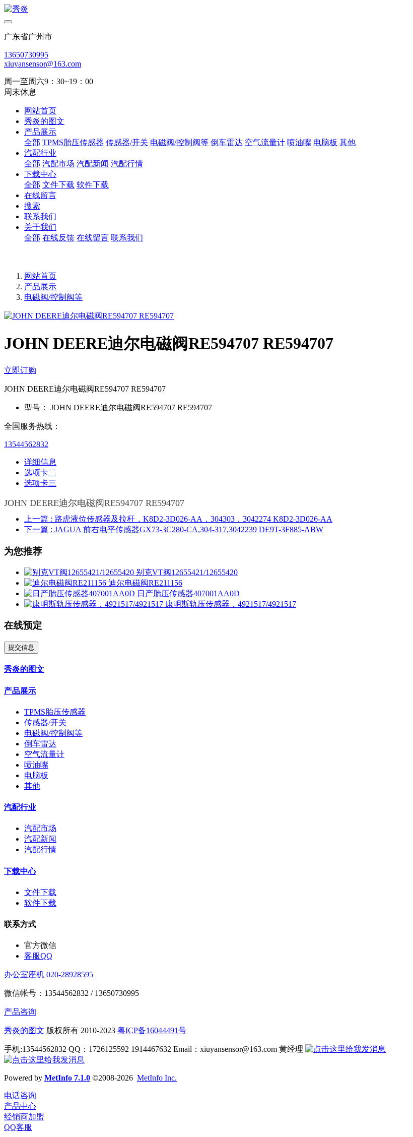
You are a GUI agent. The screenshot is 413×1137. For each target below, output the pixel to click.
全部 (32, 142)
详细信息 (40, 462)
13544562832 (26, 444)
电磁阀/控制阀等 (53, 297)
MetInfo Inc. (157, 1077)
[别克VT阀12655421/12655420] (80, 572)
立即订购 (20, 370)
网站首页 (40, 110)
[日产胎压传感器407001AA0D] (80, 593)
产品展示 (40, 286)
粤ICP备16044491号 (151, 1030)
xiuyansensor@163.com (42, 63)
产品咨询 (20, 1011)
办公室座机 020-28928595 (48, 974)
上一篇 (178, 519)
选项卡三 (40, 483)
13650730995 (26, 54)
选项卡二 (40, 472)
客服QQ (38, 956)
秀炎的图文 (24, 1030)
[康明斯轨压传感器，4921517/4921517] (94, 604)
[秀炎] (206, 9)
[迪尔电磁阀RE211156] (66, 583)
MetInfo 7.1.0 (67, 1077)
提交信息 (21, 647)
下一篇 (173, 529)
